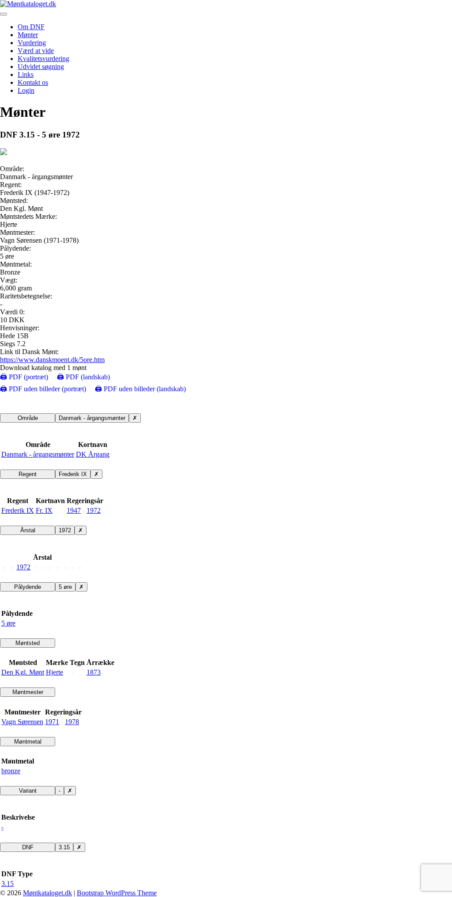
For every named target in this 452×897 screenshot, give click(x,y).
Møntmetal (27, 741)
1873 (94, 672)
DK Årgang (92, 454)
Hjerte (54, 672)
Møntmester (27, 692)
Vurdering (32, 42)
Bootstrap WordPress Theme (117, 893)
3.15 (64, 847)
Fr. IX (44, 510)
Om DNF (31, 27)
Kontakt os (33, 82)
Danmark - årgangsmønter (92, 418)
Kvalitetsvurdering (43, 58)
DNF (28, 847)
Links (26, 74)
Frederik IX (73, 474)
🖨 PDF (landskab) (83, 377)
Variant (28, 790)
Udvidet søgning (41, 66)
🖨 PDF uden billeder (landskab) (140, 389)
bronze (10, 771)
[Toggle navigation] (3, 14)
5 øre (65, 587)
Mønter (28, 34)
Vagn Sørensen (22, 721)
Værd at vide (36, 50)
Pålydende (27, 587)
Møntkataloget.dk (47, 893)
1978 (72, 721)
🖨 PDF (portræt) (24, 377)
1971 (52, 721)
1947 (74, 510)
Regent (28, 474)
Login (26, 90)
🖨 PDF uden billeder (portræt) (43, 389)
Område (28, 418)
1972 (94, 510)
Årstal (27, 530)
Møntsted (27, 643)
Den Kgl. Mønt (22, 672)
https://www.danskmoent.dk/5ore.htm (52, 359)
